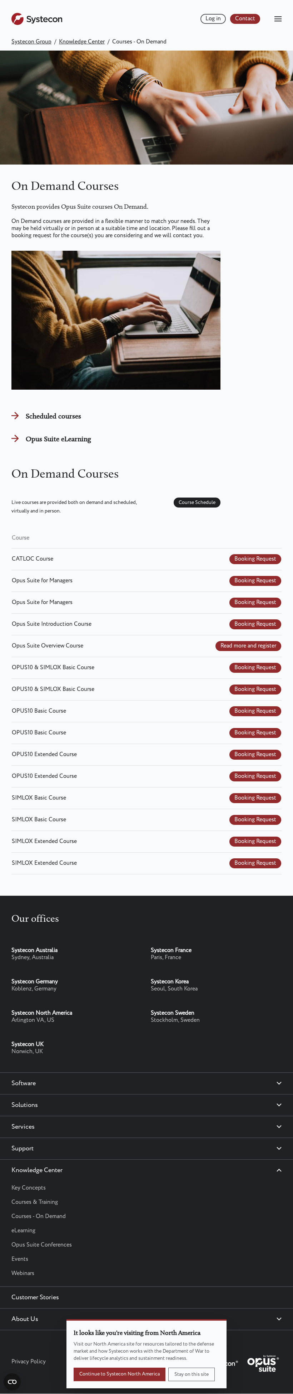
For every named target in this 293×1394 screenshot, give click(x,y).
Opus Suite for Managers (42, 581)
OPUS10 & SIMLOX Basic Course (53, 668)
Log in (213, 19)
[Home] (36, 23)
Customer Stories (35, 1297)
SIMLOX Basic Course (39, 798)
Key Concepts (28, 1188)
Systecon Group (31, 42)
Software (23, 1083)
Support (22, 1148)
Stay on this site (191, 1374)
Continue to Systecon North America (119, 1374)
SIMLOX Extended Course (44, 841)
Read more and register (248, 646)
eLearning (23, 1231)
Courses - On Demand (38, 1216)
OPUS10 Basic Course (39, 711)
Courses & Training (34, 1202)
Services (23, 1127)
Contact (245, 19)
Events (19, 1259)
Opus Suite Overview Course (47, 646)
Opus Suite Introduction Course (51, 624)
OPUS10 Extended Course (44, 754)
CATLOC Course (32, 559)
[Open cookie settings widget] (12, 1381)
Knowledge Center (82, 42)
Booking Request (255, 559)
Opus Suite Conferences (41, 1245)
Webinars (22, 1273)
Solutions (24, 1105)
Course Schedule (197, 502)
